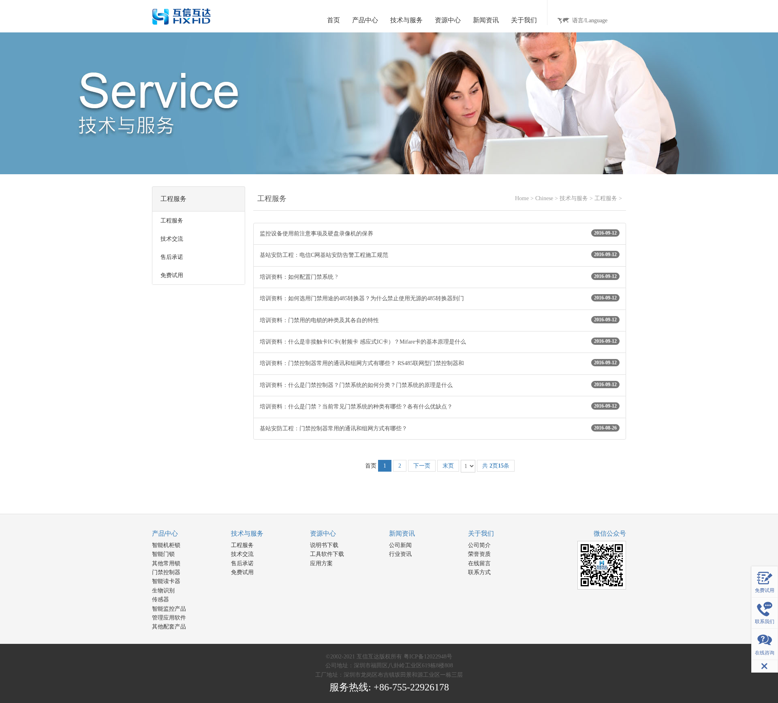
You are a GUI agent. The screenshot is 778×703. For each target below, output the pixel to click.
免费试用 (242, 572)
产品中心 (165, 533)
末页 (448, 466)
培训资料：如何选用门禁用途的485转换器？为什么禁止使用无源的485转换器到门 (438, 298)
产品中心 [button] (365, 20)
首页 (333, 20)
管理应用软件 (169, 618)
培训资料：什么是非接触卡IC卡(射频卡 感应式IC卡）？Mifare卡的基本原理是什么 (438, 341)
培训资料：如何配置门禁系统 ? (438, 277)
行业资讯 (400, 554)
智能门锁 (163, 554)
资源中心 (323, 533)
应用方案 (321, 563)
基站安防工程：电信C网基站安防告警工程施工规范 (438, 255)
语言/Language (589, 20)
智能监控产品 (169, 609)
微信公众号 (610, 533)
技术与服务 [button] (406, 20)
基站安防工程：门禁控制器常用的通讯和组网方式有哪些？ (438, 428)
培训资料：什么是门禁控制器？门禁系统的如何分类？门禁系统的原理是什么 (438, 385)
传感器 (160, 599)
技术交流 (242, 554)
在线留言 (479, 563)
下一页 (421, 466)
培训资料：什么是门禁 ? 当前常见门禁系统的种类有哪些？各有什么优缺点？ (438, 406)
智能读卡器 (166, 581)
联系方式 (479, 572)
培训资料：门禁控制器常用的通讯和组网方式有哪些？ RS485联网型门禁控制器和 (438, 363)
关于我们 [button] (524, 20)
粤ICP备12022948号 (428, 657)
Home (522, 198)
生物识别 (163, 591)
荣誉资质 (479, 554)
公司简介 (479, 545)
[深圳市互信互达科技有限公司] (181, 16)
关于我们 (481, 533)
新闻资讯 (402, 533)
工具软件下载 (327, 554)
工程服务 (605, 198)
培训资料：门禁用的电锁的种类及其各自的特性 (438, 320)
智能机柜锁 (166, 545)
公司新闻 (400, 545)
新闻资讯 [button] (486, 20)
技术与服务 (574, 198)
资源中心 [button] (448, 20)
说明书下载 (324, 545)
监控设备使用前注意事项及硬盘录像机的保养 (438, 233)
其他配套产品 (169, 627)
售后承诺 (242, 563)
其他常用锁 (166, 563)
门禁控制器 (166, 572)
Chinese (544, 198)
